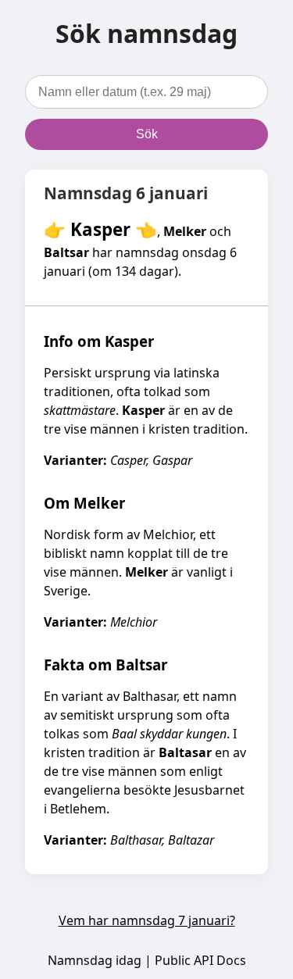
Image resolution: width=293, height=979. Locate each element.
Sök (147, 134)
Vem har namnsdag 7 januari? (147, 920)
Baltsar (66, 252)
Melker (184, 231)
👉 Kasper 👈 (100, 229)
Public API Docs (200, 960)
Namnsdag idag (94, 960)
